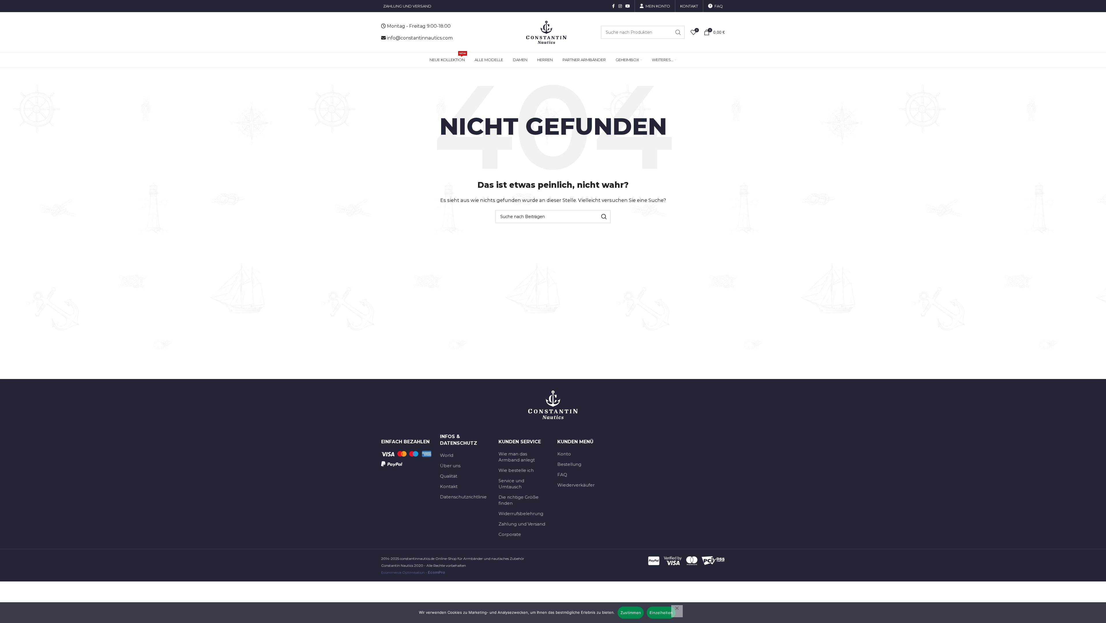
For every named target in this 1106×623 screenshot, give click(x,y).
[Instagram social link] (620, 6)
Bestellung (569, 464)
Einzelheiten (661, 612)
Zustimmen (630, 612)
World (446, 455)
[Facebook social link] (613, 6)
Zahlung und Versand (522, 524)
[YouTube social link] (628, 6)
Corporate (510, 534)
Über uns (450, 465)
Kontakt (449, 486)
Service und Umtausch (511, 483)
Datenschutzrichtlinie (463, 497)
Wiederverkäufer (576, 485)
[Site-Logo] (546, 32)
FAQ (562, 474)
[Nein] (677, 611)
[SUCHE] (678, 32)
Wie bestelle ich (516, 470)
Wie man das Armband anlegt (517, 457)
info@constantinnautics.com (420, 38)
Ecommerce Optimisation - (413, 572)
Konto (564, 454)
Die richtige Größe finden (519, 500)
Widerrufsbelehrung (521, 513)
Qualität (448, 476)
